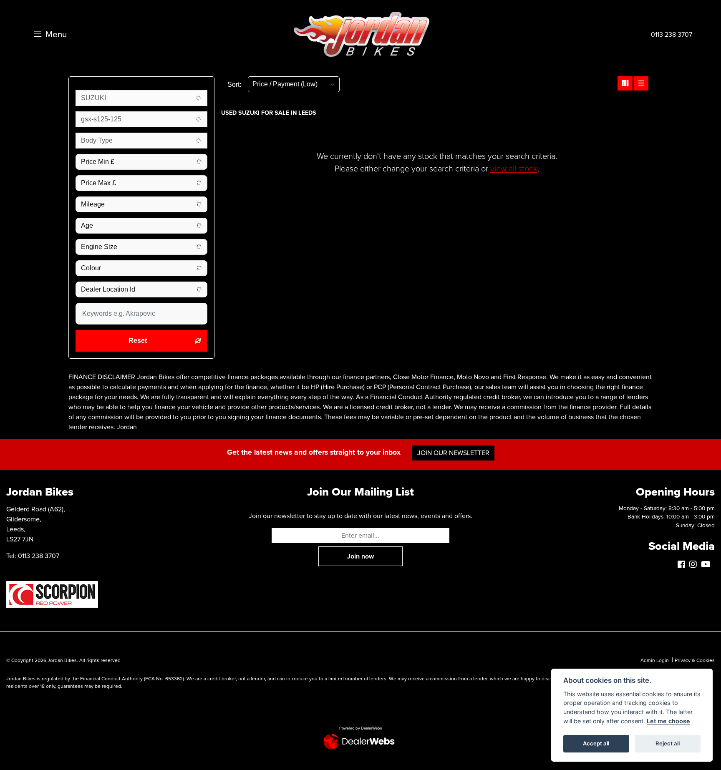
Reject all (667, 743)
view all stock (513, 169)
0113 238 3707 (671, 34)
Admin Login (654, 660)
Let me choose (668, 721)
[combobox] (141, 98)
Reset (138, 340)
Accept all (596, 743)
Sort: (234, 84)
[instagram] (695, 565)
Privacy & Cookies (695, 660)
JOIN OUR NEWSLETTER (453, 453)
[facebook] (683, 565)
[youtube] (708, 565)
